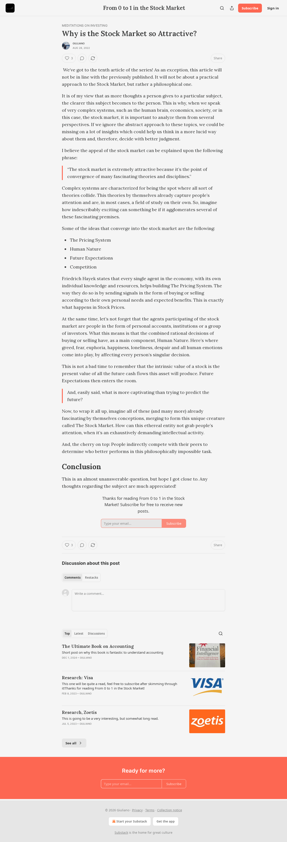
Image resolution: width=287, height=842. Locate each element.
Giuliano (79, 43)
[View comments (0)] (82, 58)
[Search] (221, 8)
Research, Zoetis (79, 712)
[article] (143, 655)
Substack (121, 832)
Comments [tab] (72, 578)
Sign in (273, 8)
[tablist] (81, 577)
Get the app (166, 821)
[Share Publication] (231, 8)
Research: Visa (77, 677)
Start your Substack (131, 821)
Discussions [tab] (96, 634)
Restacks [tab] (91, 578)
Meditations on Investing (84, 25)
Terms (149, 810)
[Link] (55, 466)
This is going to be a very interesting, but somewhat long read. (110, 718)
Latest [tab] (78, 634)
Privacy (137, 810)
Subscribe (250, 8)
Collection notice (169, 810)
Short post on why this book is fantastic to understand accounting (112, 652)
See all (70, 743)
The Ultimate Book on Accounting (98, 646)
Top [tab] (67, 634)
